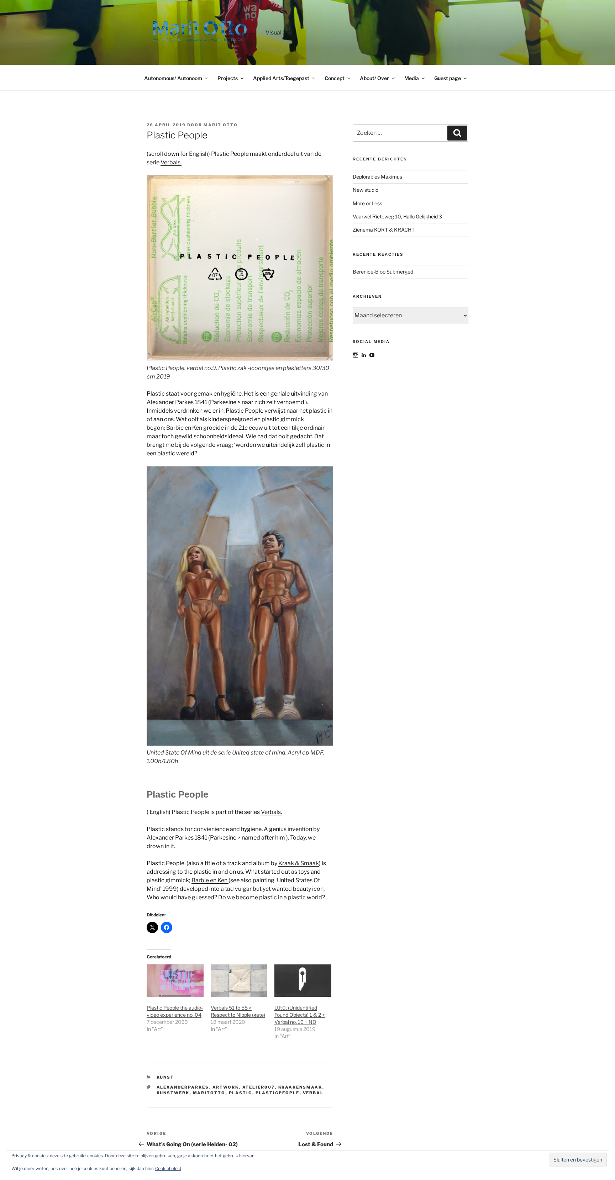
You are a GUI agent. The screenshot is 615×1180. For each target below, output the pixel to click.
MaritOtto (209, 1092)
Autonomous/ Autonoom (173, 78)
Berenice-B (366, 272)
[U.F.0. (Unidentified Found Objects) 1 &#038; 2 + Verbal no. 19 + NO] (302, 980)
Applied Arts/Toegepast (281, 78)
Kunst (165, 1077)
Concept (335, 78)
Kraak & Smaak (298, 863)
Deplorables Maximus (377, 177)
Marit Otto (221, 124)
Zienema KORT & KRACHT (384, 230)
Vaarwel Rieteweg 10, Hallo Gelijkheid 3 (397, 216)
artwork (225, 1087)
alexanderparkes (183, 1087)
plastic (240, 1092)
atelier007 (258, 1087)
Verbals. (171, 162)
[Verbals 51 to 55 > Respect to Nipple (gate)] (239, 980)
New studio (365, 190)
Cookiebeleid (168, 1168)
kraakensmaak (300, 1087)
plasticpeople (278, 1092)
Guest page (447, 78)
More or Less (367, 203)
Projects (227, 78)
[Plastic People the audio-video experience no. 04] (175, 980)
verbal (313, 1092)
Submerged (400, 272)
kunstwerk (173, 1092)
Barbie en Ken (184, 427)
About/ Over (374, 78)
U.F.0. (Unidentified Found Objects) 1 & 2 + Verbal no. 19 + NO (299, 1015)
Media (411, 78)
